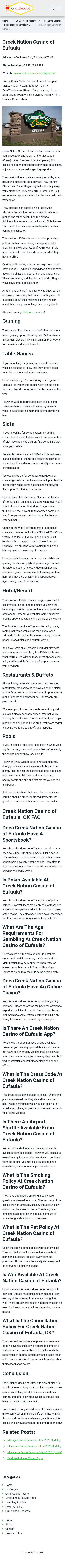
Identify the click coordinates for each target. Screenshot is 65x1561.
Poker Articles (14, 1506)
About (9, 1524)
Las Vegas (12, 1489)
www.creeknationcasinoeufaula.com (35, 73)
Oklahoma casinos (33, 312)
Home (5, 21)
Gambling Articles (16, 1502)
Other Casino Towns (17, 1493)
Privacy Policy (14, 1533)
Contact (10, 1528)
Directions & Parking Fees (21, 1497)
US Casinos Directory (26, 21)
